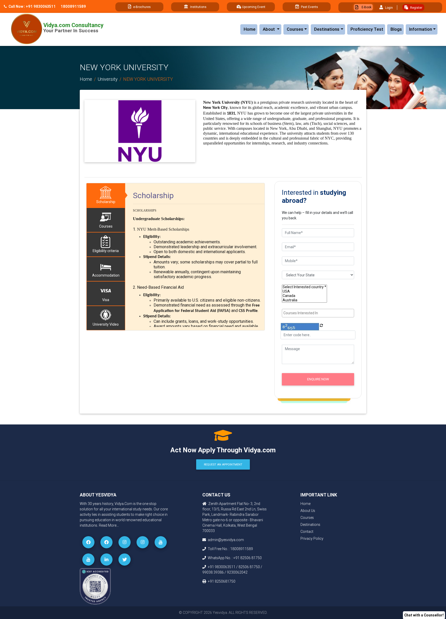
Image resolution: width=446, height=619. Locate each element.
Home (250, 29)
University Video (106, 324)
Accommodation (106, 275)
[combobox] (318, 313)
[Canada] (304, 296)
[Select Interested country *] (304, 287)
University (108, 79)
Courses (295, 29)
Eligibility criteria (106, 251)
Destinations (326, 29)
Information (420, 29)
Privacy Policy (311, 538)
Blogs (396, 29)
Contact (306, 531)
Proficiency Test (367, 29)
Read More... (109, 525)
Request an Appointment (223, 464)
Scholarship (105, 202)
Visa (105, 300)
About (272, 29)
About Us (307, 510)
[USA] (304, 291)
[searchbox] (318, 313)
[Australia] (304, 300)
